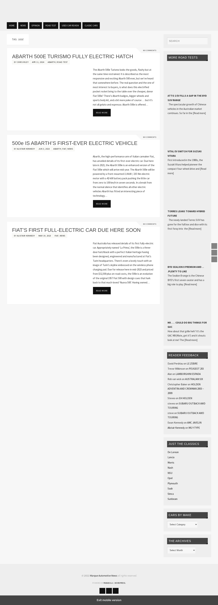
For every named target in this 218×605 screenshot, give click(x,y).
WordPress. (120, 583)
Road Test (62, 62)
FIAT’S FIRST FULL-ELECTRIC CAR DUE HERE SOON (76, 230)
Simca (171, 493)
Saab (170, 488)
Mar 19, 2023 (44, 235)
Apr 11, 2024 (38, 62)
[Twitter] (214, 253)
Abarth (52, 62)
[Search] (203, 41)
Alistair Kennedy (26, 148)
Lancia (171, 457)
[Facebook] (214, 246)
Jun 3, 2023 (44, 148)
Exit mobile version (109, 600)
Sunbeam (172, 499)
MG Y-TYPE (194, 427)
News (70, 148)
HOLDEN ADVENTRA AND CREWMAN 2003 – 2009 (186, 389)
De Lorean (173, 452)
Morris (171, 462)
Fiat (64, 148)
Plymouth (173, 483)
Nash (170, 467)
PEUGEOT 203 (196, 368)
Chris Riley (23, 62)
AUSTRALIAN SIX (194, 379)
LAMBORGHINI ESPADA (188, 374)
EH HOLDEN (185, 398)
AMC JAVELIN (194, 422)
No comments (149, 50)
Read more (102, 112)
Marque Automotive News (103, 575)
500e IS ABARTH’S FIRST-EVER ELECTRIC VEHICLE (74, 143)
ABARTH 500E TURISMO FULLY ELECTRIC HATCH (72, 56)
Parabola (108, 583)
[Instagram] (214, 259)
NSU (170, 473)
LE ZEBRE (192, 363)
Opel (170, 478)
